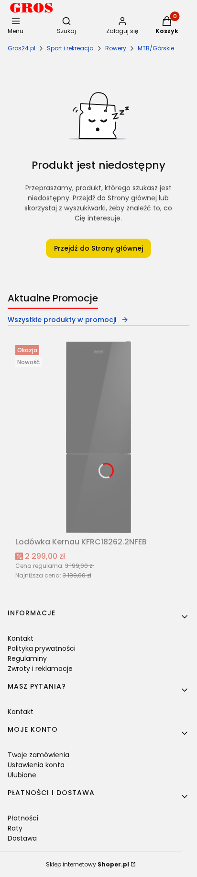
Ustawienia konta (36, 765)
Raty (15, 828)
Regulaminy (27, 658)
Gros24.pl (21, 48)
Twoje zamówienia (38, 755)
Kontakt (20, 638)
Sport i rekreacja (70, 48)
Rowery (115, 48)
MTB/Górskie (156, 48)
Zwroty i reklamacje (40, 668)
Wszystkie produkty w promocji (62, 319)
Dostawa (22, 838)
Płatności (23, 818)
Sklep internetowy (87, 864)
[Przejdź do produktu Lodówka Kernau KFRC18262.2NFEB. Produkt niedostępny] (98, 437)
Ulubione (22, 775)
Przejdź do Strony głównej (98, 248)
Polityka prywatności (42, 648)
